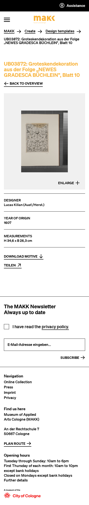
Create (30, 31)
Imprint (10, 392)
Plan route (14, 443)
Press (8, 387)
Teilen (10, 265)
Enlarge (66, 183)
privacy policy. (55, 326)
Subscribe (69, 357)
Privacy (10, 397)
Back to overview (26, 83)
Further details (16, 480)
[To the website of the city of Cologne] (22, 493)
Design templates (60, 31)
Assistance (76, 5)
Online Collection (18, 382)
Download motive (21, 256)
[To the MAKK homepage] (44, 20)
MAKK (9, 31)
